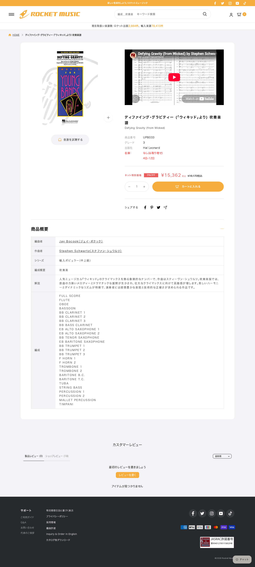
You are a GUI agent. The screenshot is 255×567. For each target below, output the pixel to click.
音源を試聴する (73, 139)
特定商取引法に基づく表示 (59, 510)
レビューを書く (127, 475)
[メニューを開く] (11, 14)
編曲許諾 (51, 528)
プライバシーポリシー (57, 516)
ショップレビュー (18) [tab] (57, 456)
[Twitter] (222, 3)
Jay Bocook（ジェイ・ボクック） (81, 241)
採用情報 (51, 522)
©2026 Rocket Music (224, 558)
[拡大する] (108, 117)
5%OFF (151, 175)
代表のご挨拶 (28, 533)
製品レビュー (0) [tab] (34, 456)
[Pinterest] (152, 207)
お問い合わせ (27, 528)
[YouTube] (237, 3)
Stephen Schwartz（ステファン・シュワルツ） (90, 251)
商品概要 (39, 229)
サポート (26, 510)
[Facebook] (215, 3)
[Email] (165, 207)
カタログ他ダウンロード (58, 540)
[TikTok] (244, 3)
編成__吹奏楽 (125, 14)
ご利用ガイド (27, 517)
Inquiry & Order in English (61, 534)
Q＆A (23, 522)
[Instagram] (230, 3)
